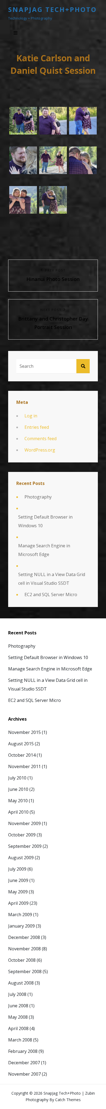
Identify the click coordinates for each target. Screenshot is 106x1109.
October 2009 (22, 835)
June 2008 (18, 1006)
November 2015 (24, 732)
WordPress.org (39, 450)
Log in (30, 416)
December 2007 (24, 1063)
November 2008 (24, 949)
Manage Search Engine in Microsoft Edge (44, 550)
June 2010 (18, 789)
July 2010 (17, 778)
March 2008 (20, 1040)
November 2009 (24, 823)
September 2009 (25, 846)
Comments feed (40, 439)
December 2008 (24, 937)
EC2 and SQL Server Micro (50, 594)
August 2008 (21, 983)
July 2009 (17, 869)
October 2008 (22, 960)
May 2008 (18, 1017)
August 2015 (21, 744)
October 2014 (22, 755)
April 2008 (18, 1028)
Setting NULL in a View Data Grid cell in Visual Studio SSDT (51, 578)
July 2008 (17, 994)
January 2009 (21, 926)
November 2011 (24, 766)
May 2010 (18, 801)
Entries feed (36, 427)
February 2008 (23, 1051)
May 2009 (18, 892)
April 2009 (18, 903)
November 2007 (24, 1074)
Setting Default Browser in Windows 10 (45, 521)
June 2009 (18, 880)
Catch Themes (68, 1099)
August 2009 (21, 858)
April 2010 (18, 812)
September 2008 (25, 971)
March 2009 (20, 915)
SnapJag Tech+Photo (52, 9)
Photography (38, 497)
